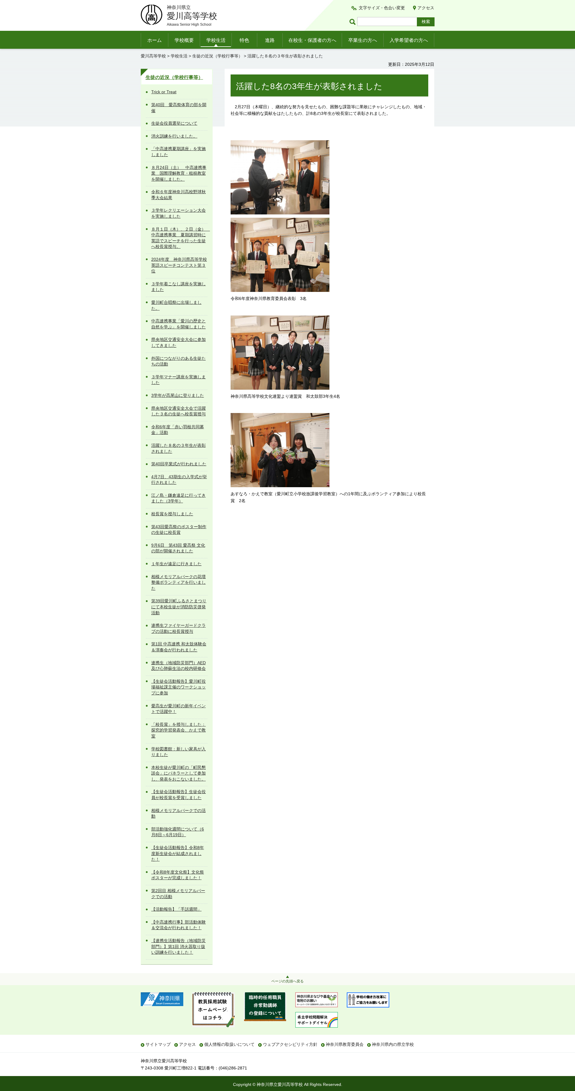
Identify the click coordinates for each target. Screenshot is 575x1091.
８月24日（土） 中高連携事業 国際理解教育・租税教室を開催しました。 (178, 173)
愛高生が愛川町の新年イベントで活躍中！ (178, 708)
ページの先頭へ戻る (287, 981)
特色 (244, 40)
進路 (270, 40)
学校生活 (216, 40)
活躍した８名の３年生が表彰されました (178, 448)
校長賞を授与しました (172, 513)
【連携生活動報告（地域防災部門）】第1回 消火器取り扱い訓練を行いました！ (178, 946)
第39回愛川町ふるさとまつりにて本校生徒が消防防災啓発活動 (178, 606)
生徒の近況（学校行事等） (217, 56)
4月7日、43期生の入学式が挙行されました (179, 479)
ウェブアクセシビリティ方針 (290, 1044)
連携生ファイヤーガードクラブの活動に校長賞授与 (178, 628)
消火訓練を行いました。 (174, 136)
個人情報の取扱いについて (229, 1044)
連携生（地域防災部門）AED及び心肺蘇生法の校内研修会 (178, 665)
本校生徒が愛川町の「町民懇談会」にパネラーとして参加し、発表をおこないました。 (178, 773)
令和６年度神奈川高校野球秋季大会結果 (178, 194)
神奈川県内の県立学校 (393, 1044)
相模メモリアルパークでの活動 (178, 813)
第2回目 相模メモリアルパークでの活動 (178, 893)
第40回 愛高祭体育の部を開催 (178, 107)
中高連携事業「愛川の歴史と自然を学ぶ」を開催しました (178, 324)
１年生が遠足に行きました (176, 563)
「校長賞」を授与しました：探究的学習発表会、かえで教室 (178, 730)
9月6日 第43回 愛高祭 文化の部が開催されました (178, 548)
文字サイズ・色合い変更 (382, 7)
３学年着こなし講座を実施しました (178, 286)
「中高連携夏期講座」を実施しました (178, 151)
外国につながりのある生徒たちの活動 (178, 361)
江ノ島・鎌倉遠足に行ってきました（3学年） (178, 498)
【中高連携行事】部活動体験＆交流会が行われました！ (178, 925)
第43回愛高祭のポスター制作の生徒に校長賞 (178, 529)
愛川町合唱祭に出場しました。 (176, 305)
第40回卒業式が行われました (178, 463)
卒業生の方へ (362, 40)
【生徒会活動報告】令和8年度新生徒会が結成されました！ (177, 853)
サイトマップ (158, 1044)
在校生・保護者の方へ (312, 40)
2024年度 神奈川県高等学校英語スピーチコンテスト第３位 (179, 265)
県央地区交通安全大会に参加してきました (178, 342)
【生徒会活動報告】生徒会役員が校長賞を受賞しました (178, 794)
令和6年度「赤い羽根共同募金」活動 (177, 429)
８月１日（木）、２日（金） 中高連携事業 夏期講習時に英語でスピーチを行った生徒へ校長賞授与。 (179, 238)
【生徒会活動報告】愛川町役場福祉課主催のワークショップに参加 (178, 687)
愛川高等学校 (153, 56)
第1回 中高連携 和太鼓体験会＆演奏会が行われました (178, 647)
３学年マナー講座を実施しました (178, 379)
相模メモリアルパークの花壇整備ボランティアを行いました (178, 582)
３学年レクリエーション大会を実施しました (178, 213)
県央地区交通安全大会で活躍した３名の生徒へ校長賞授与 (178, 411)
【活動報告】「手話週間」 (176, 909)
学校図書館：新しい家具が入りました (178, 751)
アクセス (425, 7)
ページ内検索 (353, 21)
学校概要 (184, 40)
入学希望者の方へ (409, 40)
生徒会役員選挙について (174, 123)
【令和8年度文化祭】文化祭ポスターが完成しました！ (177, 875)
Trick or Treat (163, 91)
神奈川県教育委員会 (345, 1044)
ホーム (154, 40)
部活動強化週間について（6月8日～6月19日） (177, 832)
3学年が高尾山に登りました (177, 395)
